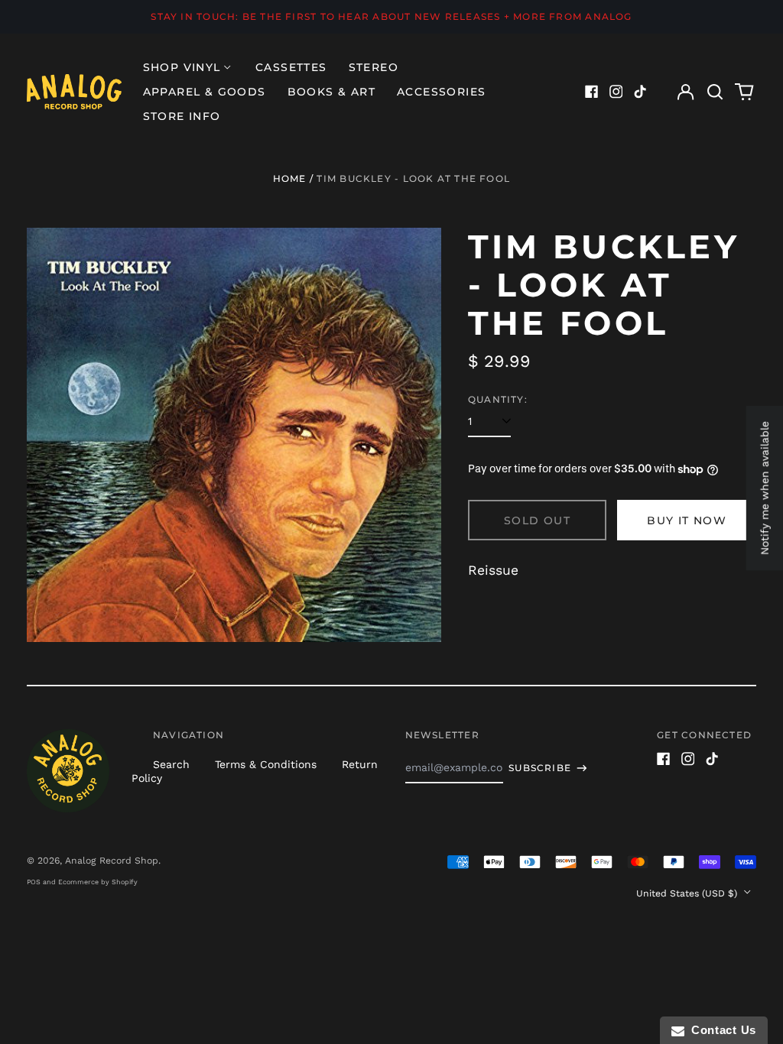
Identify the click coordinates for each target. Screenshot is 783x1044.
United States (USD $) (688, 893)
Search (171, 764)
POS (34, 882)
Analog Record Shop (111, 860)
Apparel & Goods (204, 92)
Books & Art (331, 92)
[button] (715, 91)
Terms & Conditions (266, 764)
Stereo (373, 67)
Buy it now (686, 520)
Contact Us (720, 1029)
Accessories (441, 92)
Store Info (182, 116)
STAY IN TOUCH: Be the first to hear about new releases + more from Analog (391, 16)
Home (290, 178)
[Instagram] (616, 92)
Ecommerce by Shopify (98, 882)
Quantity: (498, 399)
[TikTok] (640, 92)
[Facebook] (592, 92)
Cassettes (291, 67)
